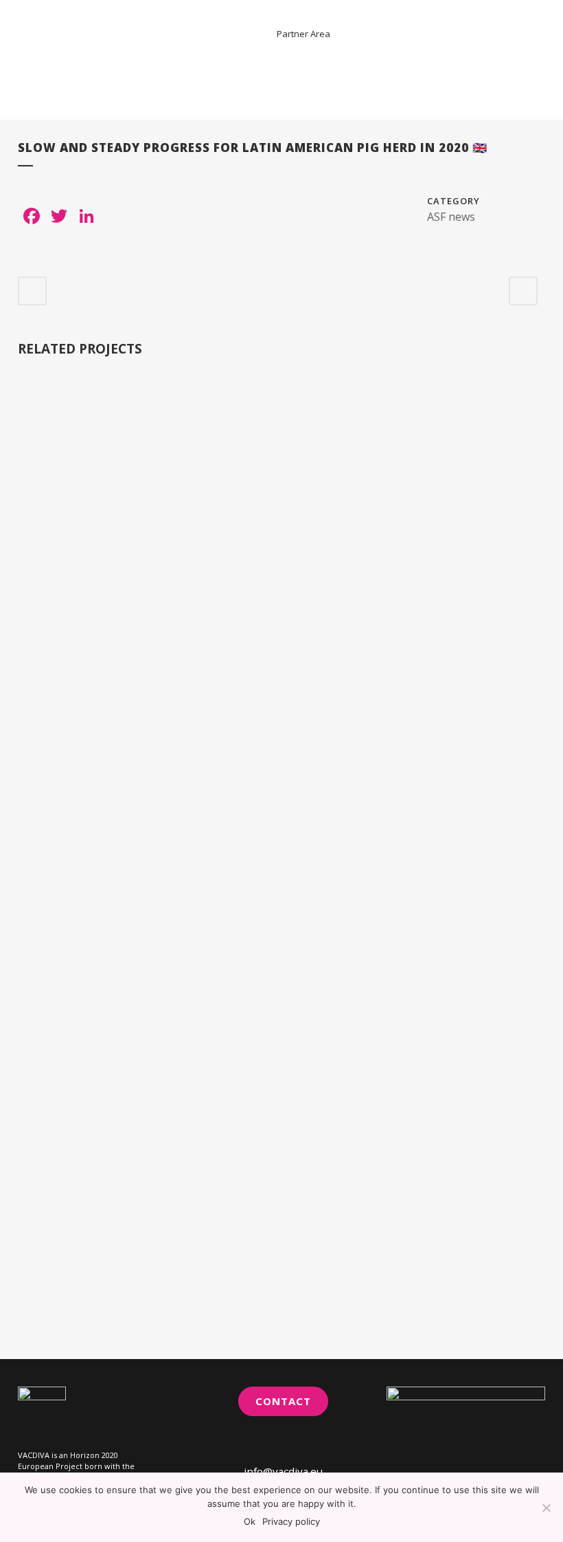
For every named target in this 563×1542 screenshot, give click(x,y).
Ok (249, 1521)
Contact (283, 1401)
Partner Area (303, 34)
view (79, 444)
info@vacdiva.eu (283, 1471)
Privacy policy (291, 1521)
